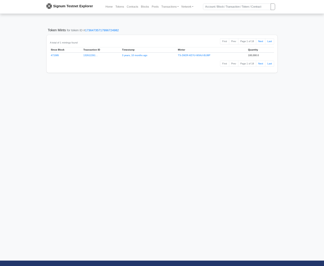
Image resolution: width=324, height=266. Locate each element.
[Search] (273, 7)
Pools (155, 6)
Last (269, 41)
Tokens (119, 6)
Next (260, 41)
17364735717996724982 (102, 30)
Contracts (132, 6)
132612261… (90, 55)
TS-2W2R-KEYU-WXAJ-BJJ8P (194, 55)
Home (109, 6)
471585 (55, 55)
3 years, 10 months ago (134, 55)
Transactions (169, 6)
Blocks (145, 6)
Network (186, 6)
